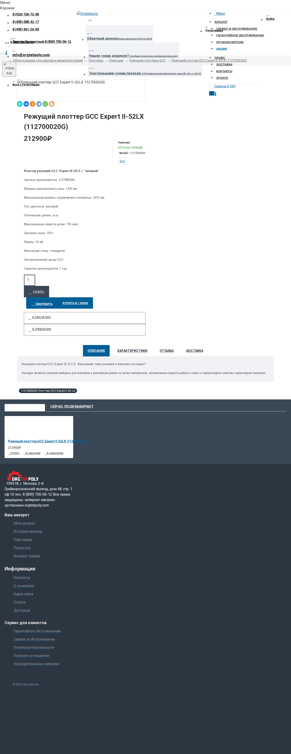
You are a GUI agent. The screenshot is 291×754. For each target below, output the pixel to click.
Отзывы (167, 351)
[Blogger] (51, 104)
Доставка (194, 351)
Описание (96, 351)
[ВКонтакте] (26, 104)
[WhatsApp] (45, 104)
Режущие (116, 60)
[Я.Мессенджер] (20, 104)
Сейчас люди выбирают (72, 406)
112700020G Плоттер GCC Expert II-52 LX (48, 390)
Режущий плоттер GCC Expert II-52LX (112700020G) (209, 60)
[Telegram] (39, 104)
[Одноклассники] (32, 104)
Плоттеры (96, 60)
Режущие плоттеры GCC (147, 60)
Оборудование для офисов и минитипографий (48, 60)
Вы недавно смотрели (25, 406)
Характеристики (132, 351)
